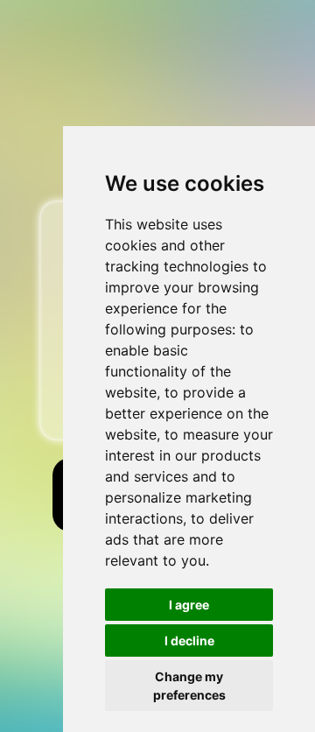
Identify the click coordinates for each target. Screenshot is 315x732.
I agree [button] (189, 604)
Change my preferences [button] (189, 685)
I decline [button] (189, 640)
